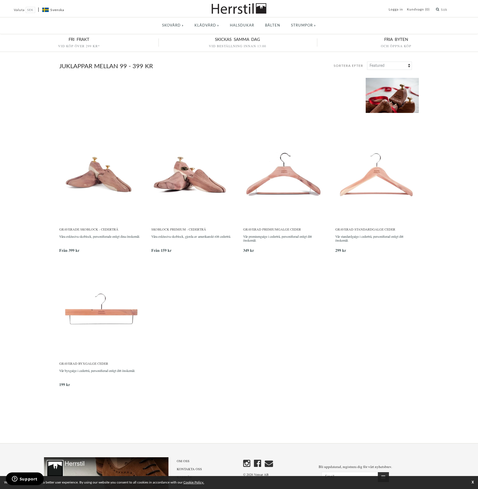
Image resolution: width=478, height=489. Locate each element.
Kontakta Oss (189, 469)
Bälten (272, 25)
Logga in (396, 9)
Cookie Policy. (193, 482)
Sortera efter (348, 65)
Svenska (57, 10)
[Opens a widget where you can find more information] (25, 479)
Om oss (183, 461)
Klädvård (206, 25)
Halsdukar (242, 25)
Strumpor (303, 25)
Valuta (20, 10)
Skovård (173, 25)
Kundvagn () (418, 9)
